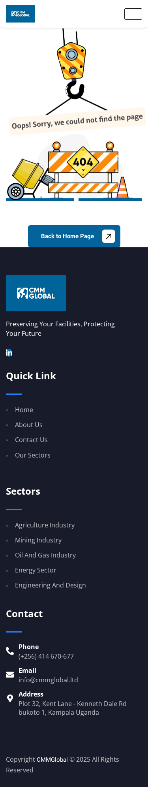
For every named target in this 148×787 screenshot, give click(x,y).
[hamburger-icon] (133, 14)
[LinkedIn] (9, 353)
